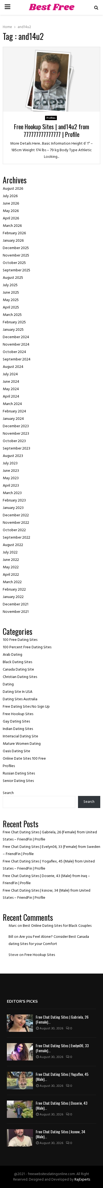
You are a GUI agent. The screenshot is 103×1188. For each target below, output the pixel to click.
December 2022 (16, 515)
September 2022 (16, 537)
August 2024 (13, 367)
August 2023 (13, 456)
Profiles (50, 118)
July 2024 (10, 374)
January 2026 (13, 241)
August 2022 (13, 545)
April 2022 (11, 575)
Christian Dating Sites (20, 677)
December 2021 (15, 604)
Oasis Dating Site (16, 751)
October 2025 (14, 263)
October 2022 (14, 530)
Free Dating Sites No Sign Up (26, 707)
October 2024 (14, 352)
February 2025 (14, 322)
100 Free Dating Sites (20, 640)
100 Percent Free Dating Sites (27, 647)
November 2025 (16, 255)
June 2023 (11, 471)
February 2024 (14, 411)
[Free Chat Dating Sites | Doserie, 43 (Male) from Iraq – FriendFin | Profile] (20, 1109)
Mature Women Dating (22, 744)
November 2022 (16, 523)
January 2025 (13, 330)
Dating (8, 684)
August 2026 (13, 189)
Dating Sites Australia (20, 699)
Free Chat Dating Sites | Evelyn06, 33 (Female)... (62, 1048)
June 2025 (11, 293)
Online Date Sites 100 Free (24, 759)
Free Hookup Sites (18, 714)
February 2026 (14, 233)
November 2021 (16, 612)
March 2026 (12, 226)
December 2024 (16, 337)
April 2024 (11, 396)
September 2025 (16, 270)
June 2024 (11, 382)
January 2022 (13, 597)
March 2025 (12, 315)
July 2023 (10, 463)
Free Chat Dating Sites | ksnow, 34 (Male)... (60, 1134)
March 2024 (12, 404)
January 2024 (13, 419)
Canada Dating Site (18, 669)
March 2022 (12, 582)
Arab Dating (12, 655)
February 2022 (14, 589)
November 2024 (16, 344)
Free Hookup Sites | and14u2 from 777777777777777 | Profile (51, 130)
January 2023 (13, 508)
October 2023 (14, 441)
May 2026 (11, 211)
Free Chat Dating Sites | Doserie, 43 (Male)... (61, 1105)
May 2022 (11, 567)
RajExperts (82, 1180)
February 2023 (14, 500)
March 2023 (12, 493)
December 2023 (16, 426)
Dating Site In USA (17, 692)
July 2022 (10, 552)
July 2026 (10, 196)
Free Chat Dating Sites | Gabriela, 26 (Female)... (62, 1019)
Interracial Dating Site (20, 736)
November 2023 (16, 434)
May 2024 (11, 389)
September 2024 (16, 359)
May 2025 (11, 300)
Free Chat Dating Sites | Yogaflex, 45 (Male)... (62, 1076)
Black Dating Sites (17, 662)
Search (8, 793)
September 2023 (16, 448)
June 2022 (11, 560)
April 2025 (11, 307)
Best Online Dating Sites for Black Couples (57, 926)
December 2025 (16, 248)
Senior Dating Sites (18, 781)
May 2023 (11, 478)
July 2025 (10, 285)
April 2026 (11, 218)
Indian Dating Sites (18, 729)
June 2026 (11, 203)
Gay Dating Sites (16, 721)
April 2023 (11, 486)
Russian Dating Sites (19, 773)
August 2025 (13, 278)
